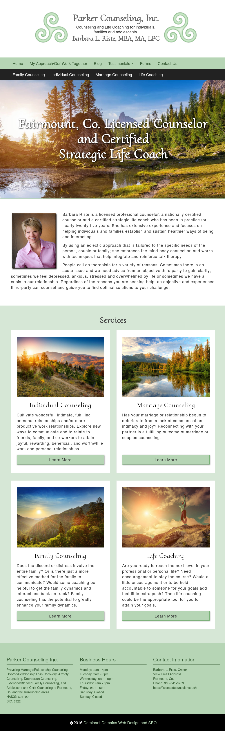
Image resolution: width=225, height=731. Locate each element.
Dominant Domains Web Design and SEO (120, 722)
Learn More (60, 459)
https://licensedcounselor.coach (175, 687)
